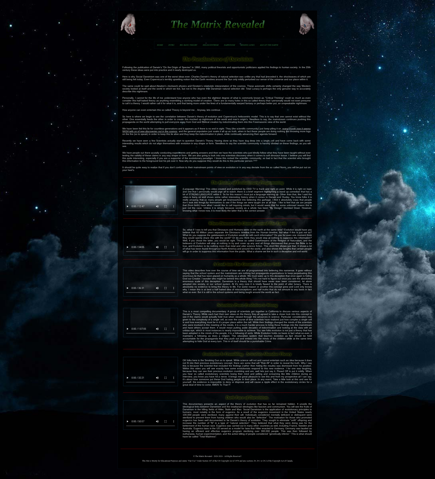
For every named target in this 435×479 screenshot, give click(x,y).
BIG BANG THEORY (188, 44)
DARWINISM (229, 44)
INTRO (171, 44)
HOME (160, 44)
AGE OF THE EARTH (269, 44)
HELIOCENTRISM (211, 44)
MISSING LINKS (247, 44)
